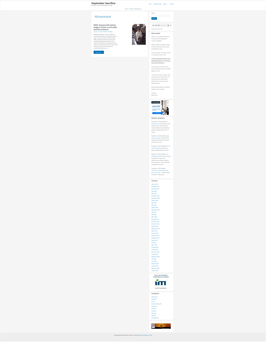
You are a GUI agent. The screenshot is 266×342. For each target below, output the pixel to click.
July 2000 (153, 259)
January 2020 (154, 184)
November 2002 (155, 224)
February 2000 (155, 263)
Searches (153, 313)
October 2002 (154, 226)
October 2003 (154, 207)
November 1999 (155, 268)
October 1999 (154, 270)
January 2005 (154, 200)
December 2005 (155, 196)
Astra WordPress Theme (146, 335)
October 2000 (154, 254)
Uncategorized (155, 318)
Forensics (153, 308)
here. (163, 89)
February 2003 (155, 219)
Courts (153, 301)
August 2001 (154, 240)
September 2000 (155, 256)
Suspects (153, 315)
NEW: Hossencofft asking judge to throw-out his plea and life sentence (105, 27)
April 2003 (154, 214)
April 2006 (153, 193)
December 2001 (155, 235)
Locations (153, 311)
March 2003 (154, 217)
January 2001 (154, 249)
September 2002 (155, 228)
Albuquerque (154, 297)
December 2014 (155, 186)
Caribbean (153, 299)
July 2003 (153, 212)
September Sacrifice (103, 3)
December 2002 (155, 221)
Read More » (99, 53)
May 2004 (153, 203)
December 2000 (155, 252)
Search (153, 13)
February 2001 (154, 247)
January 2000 (154, 266)
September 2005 (155, 198)
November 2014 (155, 189)
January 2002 (154, 233)
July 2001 (153, 242)
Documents (154, 306)
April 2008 (153, 191)
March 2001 (154, 245)
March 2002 (154, 231)
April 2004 (154, 205)
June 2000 (154, 261)
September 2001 (155, 238)
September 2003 (155, 210)
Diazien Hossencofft (156, 304)
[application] (167, 4)
